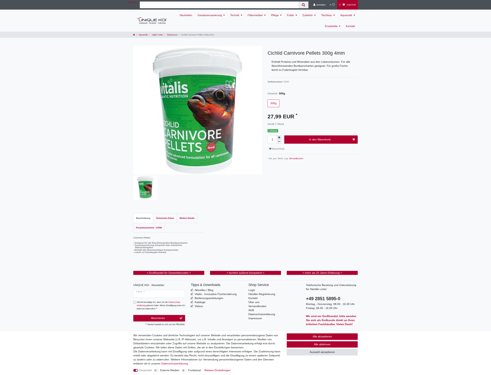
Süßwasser (172, 35)
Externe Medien (169, 370)
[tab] (143, 218)
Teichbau (326, 15)
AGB (251, 310)
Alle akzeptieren (322, 336)
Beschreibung (143, 218)
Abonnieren (158, 318)
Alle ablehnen (322, 344)
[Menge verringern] (279, 142)
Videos (199, 306)
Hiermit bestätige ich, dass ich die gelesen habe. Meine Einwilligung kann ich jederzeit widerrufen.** (161, 305)
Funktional (194, 370)
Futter (290, 15)
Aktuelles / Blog (204, 290)
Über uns (254, 302)
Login (251, 290)
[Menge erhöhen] (279, 137)
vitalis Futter (157, 35)
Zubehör (307, 15)
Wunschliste (278, 149)
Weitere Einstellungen (217, 370)
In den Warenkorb (320, 139)
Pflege (275, 15)
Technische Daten (165, 218)
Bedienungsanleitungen (209, 298)
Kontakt (350, 26)
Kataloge (200, 302)
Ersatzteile (331, 26)
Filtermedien (255, 15)
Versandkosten (295, 158)
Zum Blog (132, 2)
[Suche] (303, 5)
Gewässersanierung (210, 15)
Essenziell (145, 370)
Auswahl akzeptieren (322, 352)
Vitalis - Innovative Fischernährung (216, 294)
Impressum (255, 318)
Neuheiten (186, 15)
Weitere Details (187, 218)
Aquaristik (346, 15)
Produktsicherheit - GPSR (149, 228)
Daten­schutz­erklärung (174, 363)
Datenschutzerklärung (261, 314)
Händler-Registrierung (261, 294)
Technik (234, 15)
